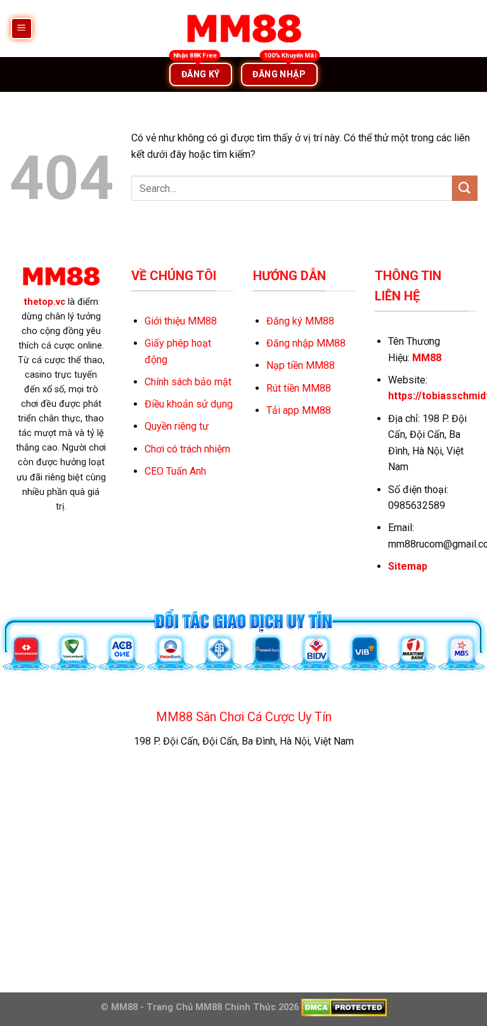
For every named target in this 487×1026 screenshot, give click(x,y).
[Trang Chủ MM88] (243, 28)
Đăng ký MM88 (300, 321)
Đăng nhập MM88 (306, 343)
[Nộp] (464, 188)
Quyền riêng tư (177, 426)
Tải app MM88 (298, 410)
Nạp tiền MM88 (300, 365)
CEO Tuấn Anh (175, 471)
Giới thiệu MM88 (181, 321)
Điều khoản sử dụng (189, 404)
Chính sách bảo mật (188, 382)
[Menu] (22, 29)
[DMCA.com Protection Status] (343, 1007)
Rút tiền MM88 (298, 388)
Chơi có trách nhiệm (187, 449)
